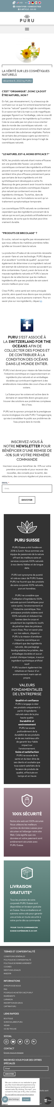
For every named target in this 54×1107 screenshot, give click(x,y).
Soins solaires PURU (13, 1022)
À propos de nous (12, 986)
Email (5, 483)
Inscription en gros (13, 1003)
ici (41, 301)
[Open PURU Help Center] (5, 1099)
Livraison (8, 999)
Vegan (7, 1025)
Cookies (7, 967)
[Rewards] (47, 1100)
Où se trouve (10, 1029)
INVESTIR (7, 973)
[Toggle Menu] (27, 29)
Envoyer (27, 499)
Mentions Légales (12, 970)
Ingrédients (9, 996)
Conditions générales (14, 956)
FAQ (5, 989)
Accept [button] (26, 1099)
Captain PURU (10, 1006)
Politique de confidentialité (17, 960)
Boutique (8, 1018)
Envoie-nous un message (13, 1053)
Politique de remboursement (18, 963)
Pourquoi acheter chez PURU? (18, 992)
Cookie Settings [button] (13, 1099)
